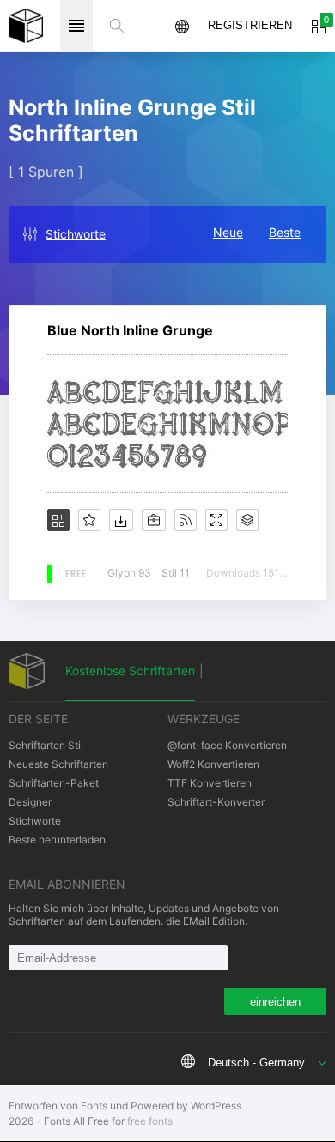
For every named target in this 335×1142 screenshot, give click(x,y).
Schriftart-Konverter (216, 801)
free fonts (150, 1121)
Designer (30, 801)
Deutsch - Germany (256, 1062)
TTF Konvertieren (210, 782)
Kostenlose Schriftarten (130, 670)
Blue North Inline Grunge (130, 330)
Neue (228, 232)
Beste (285, 232)
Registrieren (250, 25)
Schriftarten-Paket (54, 782)
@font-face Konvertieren (227, 745)
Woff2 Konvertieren (213, 764)
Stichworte (76, 234)
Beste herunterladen (57, 839)
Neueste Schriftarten (58, 764)
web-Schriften (26, 25)
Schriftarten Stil (46, 745)
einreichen (275, 1001)
